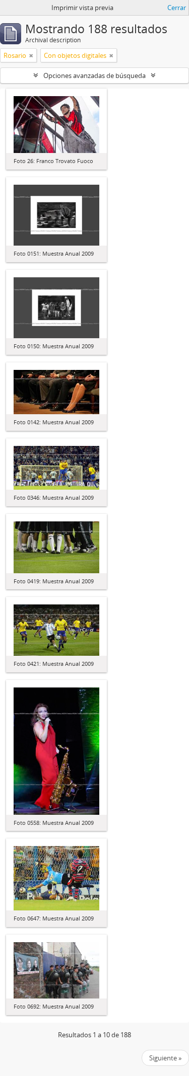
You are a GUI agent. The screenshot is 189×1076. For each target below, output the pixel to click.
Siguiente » (165, 1057)
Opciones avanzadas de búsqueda (94, 75)
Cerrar (176, 7)
